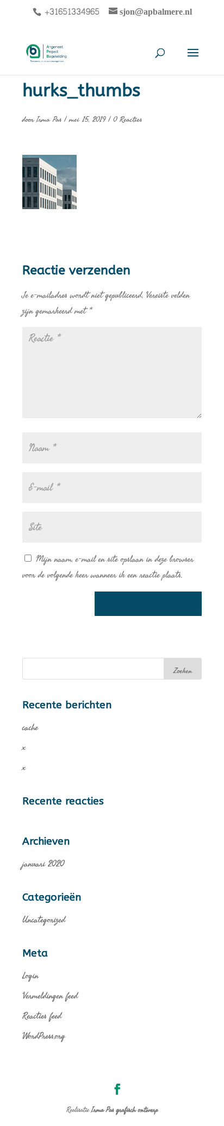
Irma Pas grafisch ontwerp (124, 1109)
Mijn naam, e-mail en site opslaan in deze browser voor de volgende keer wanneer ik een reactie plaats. (108, 566)
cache (30, 727)
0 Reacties (127, 119)
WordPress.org (43, 1035)
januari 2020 (43, 863)
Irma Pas (48, 119)
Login (30, 975)
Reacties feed (41, 1015)
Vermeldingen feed (50, 995)
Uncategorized (43, 919)
